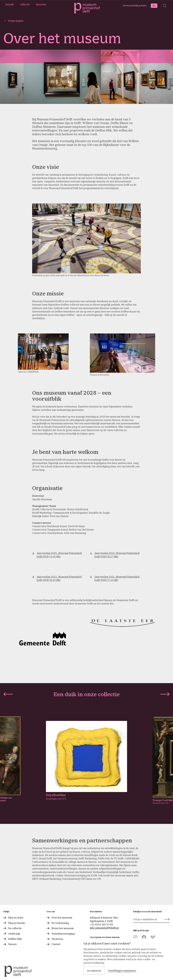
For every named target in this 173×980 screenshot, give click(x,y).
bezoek (9, 4)
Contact (56, 944)
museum (41, 4)
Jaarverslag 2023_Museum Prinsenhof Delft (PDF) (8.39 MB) (59, 578)
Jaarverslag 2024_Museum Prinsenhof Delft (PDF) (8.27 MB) (116, 555)
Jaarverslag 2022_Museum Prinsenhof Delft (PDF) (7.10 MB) (116, 578)
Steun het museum (62, 928)
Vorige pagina (15, 20)
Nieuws (12, 944)
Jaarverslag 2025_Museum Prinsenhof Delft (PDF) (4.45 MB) (59, 555)
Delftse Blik (15, 938)
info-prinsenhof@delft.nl (104, 927)
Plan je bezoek (16, 923)
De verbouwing (60, 923)
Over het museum (61, 917)
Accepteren (94, 970)
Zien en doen (15, 917)
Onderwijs (14, 933)
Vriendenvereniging (63, 933)
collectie (25, 4)
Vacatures (57, 938)
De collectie (15, 928)
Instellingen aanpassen (122, 970)
